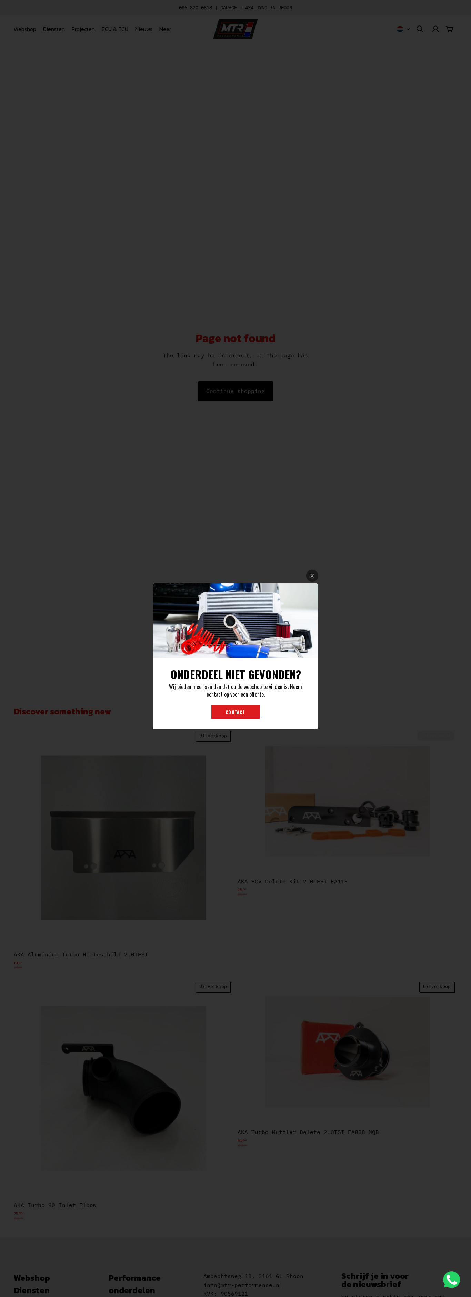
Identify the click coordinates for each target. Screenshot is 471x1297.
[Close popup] (312, 576)
